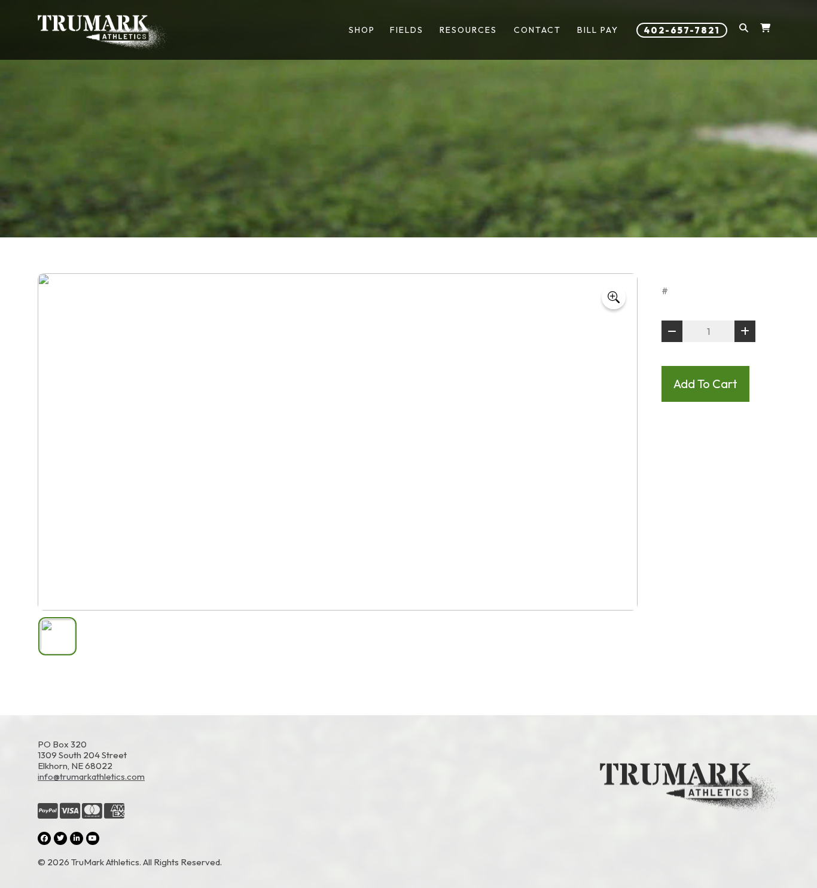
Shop (362, 30)
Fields (406, 30)
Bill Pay (597, 30)
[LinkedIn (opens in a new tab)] (76, 838)
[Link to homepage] (103, 33)
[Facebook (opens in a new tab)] (44, 838)
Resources (468, 30)
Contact (537, 30)
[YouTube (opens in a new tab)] (92, 838)
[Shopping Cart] (765, 30)
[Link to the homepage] (689, 803)
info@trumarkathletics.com (91, 776)
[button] (743, 30)
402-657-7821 (682, 30)
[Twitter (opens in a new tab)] (60, 838)
